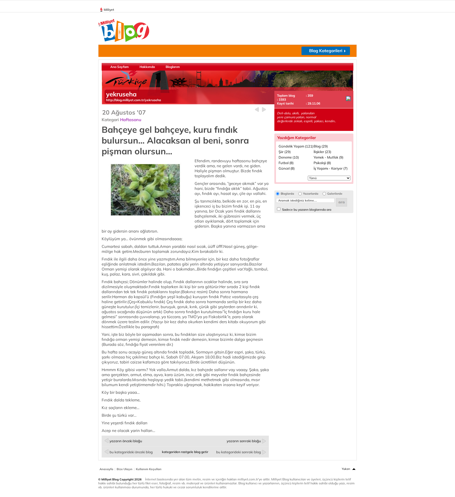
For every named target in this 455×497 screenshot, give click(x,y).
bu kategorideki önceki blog (131, 452)
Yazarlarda (310, 193)
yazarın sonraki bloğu (244, 441)
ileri (264, 109)
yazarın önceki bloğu (126, 441)
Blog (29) (321, 146)
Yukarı (346, 469)
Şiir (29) (285, 152)
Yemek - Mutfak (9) (328, 157)
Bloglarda (287, 193)
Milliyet (109, 10)
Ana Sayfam (119, 67)
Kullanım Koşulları (148, 469)
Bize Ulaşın (124, 469)
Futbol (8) (286, 163)
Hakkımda (147, 67)
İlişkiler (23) (322, 152)
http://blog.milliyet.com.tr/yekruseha (133, 100)
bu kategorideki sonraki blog (238, 452)
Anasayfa (106, 469)
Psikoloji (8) (322, 163)
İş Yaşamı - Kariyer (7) (331, 168)
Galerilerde (334, 193)
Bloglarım (173, 67)
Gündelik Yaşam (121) (296, 146)
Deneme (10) (289, 157)
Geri (257, 109)
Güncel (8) (287, 168)
